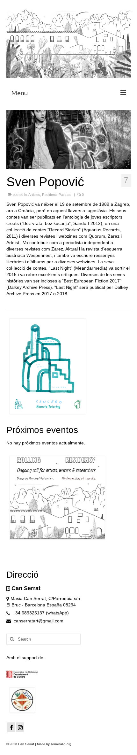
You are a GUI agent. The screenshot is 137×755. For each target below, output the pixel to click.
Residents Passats (56, 194)
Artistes (34, 194)
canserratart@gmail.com (37, 620)
